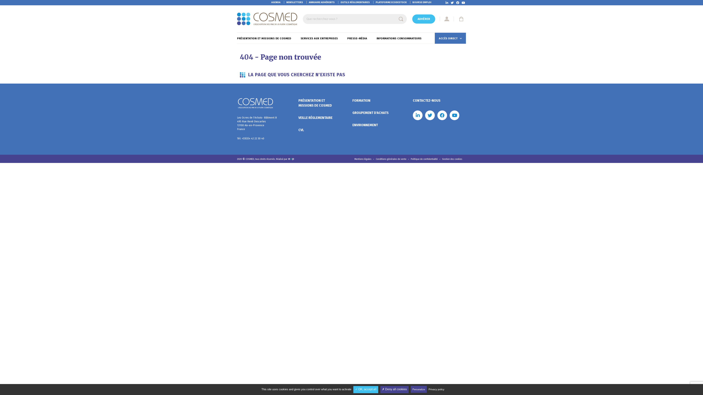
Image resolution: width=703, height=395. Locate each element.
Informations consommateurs (400, 38)
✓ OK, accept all (365, 389)
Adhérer (424, 19)
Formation (361, 101)
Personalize (418, 389)
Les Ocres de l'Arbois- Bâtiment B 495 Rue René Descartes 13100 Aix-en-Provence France (257, 123)
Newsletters (294, 2)
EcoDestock (391, 2)
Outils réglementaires (355, 2)
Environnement (365, 125)
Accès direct (448, 38)
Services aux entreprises (320, 38)
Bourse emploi (421, 2)
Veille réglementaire (315, 118)
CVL (301, 130)
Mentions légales (363, 159)
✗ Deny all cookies (394, 389)
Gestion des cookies (452, 159)
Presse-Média (357, 38)
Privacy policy (436, 389)
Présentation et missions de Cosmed (264, 38)
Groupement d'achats (370, 113)
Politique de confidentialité (424, 159)
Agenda (275, 2)
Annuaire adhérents (322, 2)
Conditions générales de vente (391, 159)
